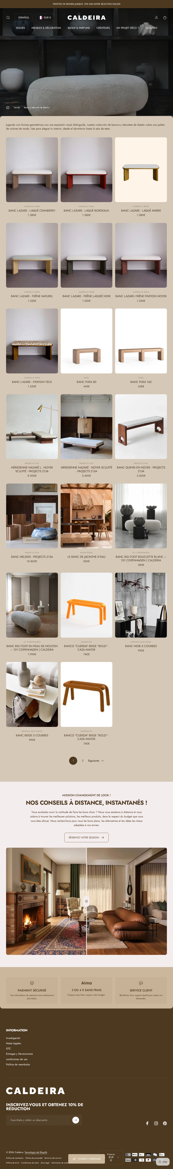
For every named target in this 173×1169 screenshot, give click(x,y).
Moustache (86, 642)
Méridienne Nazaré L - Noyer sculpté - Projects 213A (32, 469)
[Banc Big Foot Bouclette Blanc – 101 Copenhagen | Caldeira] (141, 516)
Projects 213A (32, 463)
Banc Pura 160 (141, 382)
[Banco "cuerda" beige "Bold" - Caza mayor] (87, 605)
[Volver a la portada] (7, 107)
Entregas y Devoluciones (19, 1054)
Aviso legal (45, 1162)
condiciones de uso (16, 1059)
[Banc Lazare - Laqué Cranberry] (32, 169)
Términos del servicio (52, 1158)
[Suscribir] (75, 1120)
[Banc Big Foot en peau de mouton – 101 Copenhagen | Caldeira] (32, 605)
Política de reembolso (14, 1158)
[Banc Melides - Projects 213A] (32, 516)
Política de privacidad (34, 1158)
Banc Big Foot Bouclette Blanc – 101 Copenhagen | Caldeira (141, 559)
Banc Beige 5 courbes (32, 735)
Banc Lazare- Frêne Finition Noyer (141, 296)
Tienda (17, 107)
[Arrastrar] (86, 901)
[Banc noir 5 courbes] (141, 605)
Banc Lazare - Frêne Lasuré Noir (86, 296)
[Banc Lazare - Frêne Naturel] (32, 255)
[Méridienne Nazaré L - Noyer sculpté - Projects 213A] (32, 426)
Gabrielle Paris (32, 206)
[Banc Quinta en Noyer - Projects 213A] (141, 426)
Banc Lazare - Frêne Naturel (32, 296)
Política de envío (12, 1162)
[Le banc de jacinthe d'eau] (87, 516)
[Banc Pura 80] (87, 340)
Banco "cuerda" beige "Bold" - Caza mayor (86, 648)
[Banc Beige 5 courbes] (32, 694)
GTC (8, 1048)
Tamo (86, 377)
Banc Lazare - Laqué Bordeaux (86, 211)
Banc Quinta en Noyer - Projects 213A (141, 469)
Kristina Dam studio (141, 642)
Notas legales (13, 1043)
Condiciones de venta (30, 1162)
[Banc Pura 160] (141, 340)
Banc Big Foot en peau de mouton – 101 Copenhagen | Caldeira (32, 648)
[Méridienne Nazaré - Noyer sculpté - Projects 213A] (87, 426)
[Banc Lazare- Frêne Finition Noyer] (141, 255)
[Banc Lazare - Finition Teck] (32, 340)
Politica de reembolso (18, 1064)
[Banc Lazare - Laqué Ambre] (141, 169)
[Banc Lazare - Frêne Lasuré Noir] (87, 255)
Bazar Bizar (86, 552)
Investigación (13, 1038)
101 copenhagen (141, 552)
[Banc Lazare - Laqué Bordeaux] (87, 169)
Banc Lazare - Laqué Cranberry (32, 211)
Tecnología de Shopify (36, 1152)
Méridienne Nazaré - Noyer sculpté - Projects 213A (86, 469)
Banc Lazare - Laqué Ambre (141, 211)
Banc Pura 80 (86, 382)
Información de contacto (60, 1162)
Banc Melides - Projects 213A (32, 557)
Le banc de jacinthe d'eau (86, 557)
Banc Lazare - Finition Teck (32, 382)
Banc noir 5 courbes (141, 646)
